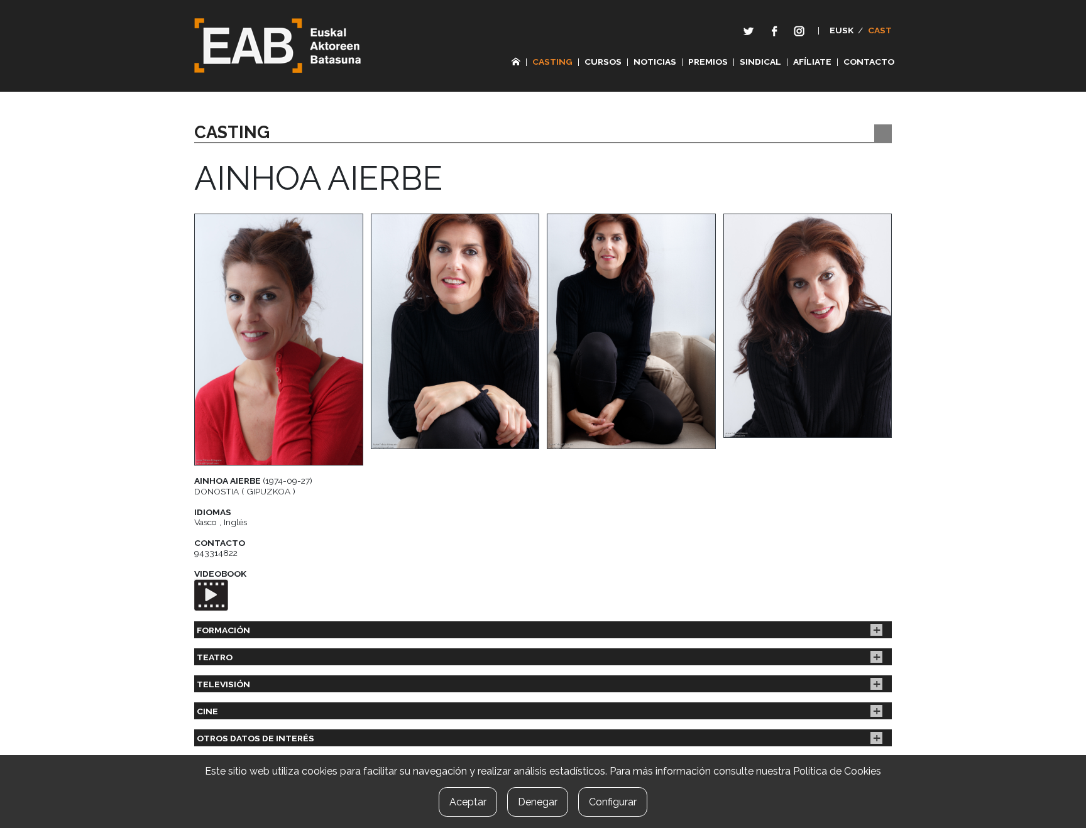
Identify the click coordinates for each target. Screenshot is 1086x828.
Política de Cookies (837, 771)
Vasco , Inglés (220, 522)
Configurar (613, 802)
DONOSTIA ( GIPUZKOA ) (244, 491)
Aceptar (467, 802)
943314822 (216, 553)
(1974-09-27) (253, 481)
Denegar (537, 802)
